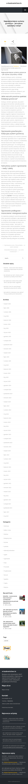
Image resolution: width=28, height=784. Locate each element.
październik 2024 (8, 393)
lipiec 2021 (6, 512)
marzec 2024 (7, 422)
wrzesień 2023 (7, 446)
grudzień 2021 (7, 499)
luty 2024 (6, 426)
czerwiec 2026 (7, 312)
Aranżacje (6, 526)
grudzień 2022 (7, 483)
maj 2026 (6, 316)
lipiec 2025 (6, 357)
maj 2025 (6, 365)
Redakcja (16, 66)
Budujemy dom (8, 538)
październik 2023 (8, 442)
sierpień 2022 (7, 491)
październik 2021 (8, 508)
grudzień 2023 (7, 434)
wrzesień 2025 (7, 348)
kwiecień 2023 (7, 467)
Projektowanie (7, 571)
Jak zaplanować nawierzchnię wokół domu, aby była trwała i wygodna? (13, 281)
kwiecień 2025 (7, 369)
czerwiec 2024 (7, 410)
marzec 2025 (7, 373)
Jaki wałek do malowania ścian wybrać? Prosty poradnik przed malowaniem (14, 293)
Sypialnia (6, 579)
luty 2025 (6, 377)
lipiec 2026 (6, 308)
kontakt (10, 707)
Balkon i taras (7, 530)
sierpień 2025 (7, 353)
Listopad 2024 (7, 389)
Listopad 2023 (7, 438)
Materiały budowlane (9, 550)
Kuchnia (6, 542)
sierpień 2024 (7, 401)
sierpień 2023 (7, 450)
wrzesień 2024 (7, 397)
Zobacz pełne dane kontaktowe (11, 703)
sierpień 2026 (7, 304)
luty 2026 (6, 328)
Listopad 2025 (7, 340)
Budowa (6, 534)
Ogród (5, 554)
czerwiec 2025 (7, 361)
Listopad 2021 (7, 504)
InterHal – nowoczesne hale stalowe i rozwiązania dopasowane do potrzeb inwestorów (13, 269)
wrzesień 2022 (7, 487)
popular (6, 640)
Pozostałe (6, 567)
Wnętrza (6, 587)
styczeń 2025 (7, 381)
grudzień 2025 (7, 336)
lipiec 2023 (6, 455)
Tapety (5, 583)
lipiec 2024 (6, 406)
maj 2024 (6, 414)
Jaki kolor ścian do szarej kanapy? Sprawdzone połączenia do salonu (12, 287)
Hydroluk (9, 195)
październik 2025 (8, 344)
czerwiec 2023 (7, 459)
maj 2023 (6, 463)
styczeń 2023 (7, 479)
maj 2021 (6, 516)
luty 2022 (6, 495)
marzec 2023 (7, 471)
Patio (5, 563)
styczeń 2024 (7, 430)
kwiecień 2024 (7, 418)
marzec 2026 (7, 324)
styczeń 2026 (7, 332)
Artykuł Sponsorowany (10, 762)
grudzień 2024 (7, 385)
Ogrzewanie (4, 70)
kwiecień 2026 (7, 320)
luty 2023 (6, 475)
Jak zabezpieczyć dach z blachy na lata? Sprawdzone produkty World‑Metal (14, 275)
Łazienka (6, 546)
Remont (6, 575)
